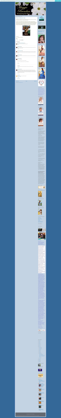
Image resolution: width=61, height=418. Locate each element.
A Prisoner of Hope (40, 405)
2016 (39, 341)
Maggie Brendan (19, 46)
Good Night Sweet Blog (42, 397)
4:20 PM (18, 44)
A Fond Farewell (42, 401)
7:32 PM (18, 56)
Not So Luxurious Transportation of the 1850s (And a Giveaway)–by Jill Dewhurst (42, 381)
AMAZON (39, 220)
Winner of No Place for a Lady (20, 17)
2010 (39, 346)
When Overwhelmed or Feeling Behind (43, 389)
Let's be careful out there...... (42, 393)
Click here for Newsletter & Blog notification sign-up (41, 31)
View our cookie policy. (37, 415)
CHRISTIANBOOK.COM (40, 221)
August (40, 349)
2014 (39, 343)
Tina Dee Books (19, 58)
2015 (39, 342)
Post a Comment (18, 78)
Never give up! (42, 405)
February (40, 353)
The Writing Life (40, 388)
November (40, 347)
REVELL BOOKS (39, 218)
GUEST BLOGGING (41, 354)
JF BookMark (39, 217)
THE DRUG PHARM (41, 409)
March (40, 352)
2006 (39, 361)
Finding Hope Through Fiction (41, 383)
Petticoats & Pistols (40, 380)
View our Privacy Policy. (33, 415)
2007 (39, 360)
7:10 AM (18, 77)
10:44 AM (18, 63)
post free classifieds (19, 76)
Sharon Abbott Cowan (20, 50)
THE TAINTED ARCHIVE (41, 392)
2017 (39, 340)
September (40, 348)
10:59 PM (18, 67)
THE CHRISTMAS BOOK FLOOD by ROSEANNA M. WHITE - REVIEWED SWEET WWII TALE (41, 385)
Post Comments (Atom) (20, 82)
